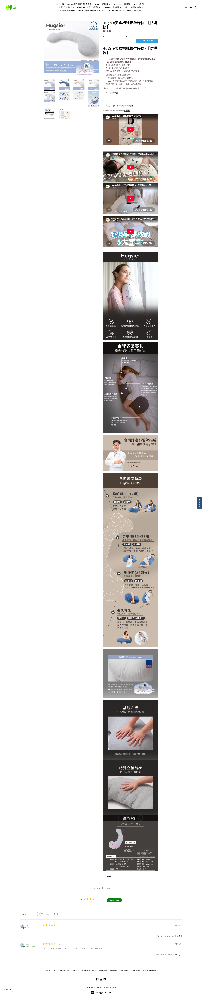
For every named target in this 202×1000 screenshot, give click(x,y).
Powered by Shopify (110, 987)
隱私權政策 (136, 970)
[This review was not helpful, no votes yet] (179, 936)
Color (105, 37)
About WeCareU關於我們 (113, 10)
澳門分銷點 (125, 970)
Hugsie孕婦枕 (141, 4)
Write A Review (114, 900)
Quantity (129, 37)
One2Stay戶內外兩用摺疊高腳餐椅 (79, 4)
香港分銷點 (114, 970)
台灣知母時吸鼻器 (67, 7)
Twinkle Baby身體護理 (123, 4)
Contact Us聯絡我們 (134, 10)
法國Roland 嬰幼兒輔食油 (133, 7)
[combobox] (29, 914)
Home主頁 (60, 4)
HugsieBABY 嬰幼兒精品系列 (88, 7)
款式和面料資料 (128, 106)
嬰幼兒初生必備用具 (67, 10)
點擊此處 (115, 93)
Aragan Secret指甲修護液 (89, 10)
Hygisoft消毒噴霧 (103, 4)
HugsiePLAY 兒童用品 (112, 7)
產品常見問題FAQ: (150, 970)
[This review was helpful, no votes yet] (176, 936)
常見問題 (127, 110)
